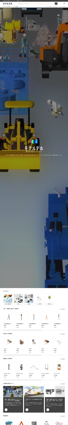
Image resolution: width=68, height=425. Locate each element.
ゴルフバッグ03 (7, 373)
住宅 (18, 304)
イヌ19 (5, 348)
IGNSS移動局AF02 (57, 323)
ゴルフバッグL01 (19, 373)
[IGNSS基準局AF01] (9, 317)
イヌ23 (42, 348)
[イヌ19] (9, 342)
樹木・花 (49, 304)
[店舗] (28, 298)
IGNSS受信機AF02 (32, 323)
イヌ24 (55, 348)
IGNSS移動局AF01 (44, 323)
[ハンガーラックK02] (46, 367)
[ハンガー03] (34, 367)
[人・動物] (39, 298)
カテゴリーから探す (7, 6)
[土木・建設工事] (8, 298)
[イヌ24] (59, 342)
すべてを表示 (62, 309)
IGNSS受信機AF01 (19, 323)
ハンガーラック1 (57, 373)
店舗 (29, 304)
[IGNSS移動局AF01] (46, 317)
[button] (64, 3)
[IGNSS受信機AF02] (34, 317)
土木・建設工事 (8, 304)
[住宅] (18, 298)
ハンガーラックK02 (45, 373)
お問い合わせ (55, 6)
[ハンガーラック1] (59, 367)
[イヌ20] (21, 342)
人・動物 (39, 304)
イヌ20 (17, 348)
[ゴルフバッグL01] (21, 367)
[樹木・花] (49, 298)
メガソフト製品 (62, 6)
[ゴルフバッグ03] (9, 367)
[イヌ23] (46, 342)
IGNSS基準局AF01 (7, 323)
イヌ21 (30, 348)
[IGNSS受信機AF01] (21, 317)
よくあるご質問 (49, 6)
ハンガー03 (31, 373)
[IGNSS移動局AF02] (59, 317)
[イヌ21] (34, 342)
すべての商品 (15, 6)
